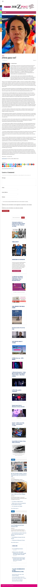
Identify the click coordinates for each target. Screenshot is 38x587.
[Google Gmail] (26, 164)
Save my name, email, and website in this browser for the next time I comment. (15, 201)
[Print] (17, 166)
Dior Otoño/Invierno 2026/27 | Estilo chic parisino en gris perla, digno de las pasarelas (18, 534)
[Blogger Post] (1, 21)
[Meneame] (8, 166)
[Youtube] (14, 164)
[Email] (24, 164)
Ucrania (12, 168)
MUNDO (13, 459)
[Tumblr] (32, 164)
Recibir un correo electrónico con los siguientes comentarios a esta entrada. (17, 204)
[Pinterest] (33, 164)
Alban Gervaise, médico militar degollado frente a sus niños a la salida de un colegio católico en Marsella (19, 553)
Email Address (5, 192)
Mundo (3, 55)
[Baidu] (14, 166)
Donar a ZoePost (16, 270)
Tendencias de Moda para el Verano (18, 540)
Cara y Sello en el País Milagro (18, 494)
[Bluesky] (21, 164)
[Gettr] (3, 166)
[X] (3, 164)
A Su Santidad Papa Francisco (18, 548)
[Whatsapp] (8, 164)
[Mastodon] (12, 166)
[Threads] (19, 164)
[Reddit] (30, 164)
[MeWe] (4, 166)
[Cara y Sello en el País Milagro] (19, 487)
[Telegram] (12, 164)
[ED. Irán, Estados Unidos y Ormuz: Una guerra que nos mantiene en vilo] (19, 467)
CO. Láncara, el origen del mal (17, 501)
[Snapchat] (23, 164)
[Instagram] (6, 164)
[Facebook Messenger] (10, 164)
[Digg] (15, 166)
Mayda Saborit (4, 158)
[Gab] (10, 166)
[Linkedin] (15, 164)
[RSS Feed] (19, 166)
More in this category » (15, 508)
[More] (21, 166)
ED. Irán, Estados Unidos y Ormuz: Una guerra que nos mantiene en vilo (19, 475)
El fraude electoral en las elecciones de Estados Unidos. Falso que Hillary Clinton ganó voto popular (19, 559)
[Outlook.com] (28, 164)
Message (4, 177)
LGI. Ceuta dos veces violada (17, 506)
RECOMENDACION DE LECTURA (18, 571)
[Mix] (6, 166)
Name (3, 187)
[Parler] (17, 164)
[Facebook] (4, 164)
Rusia (10, 168)
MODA (13, 511)
